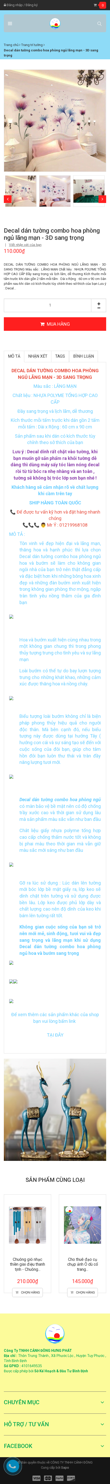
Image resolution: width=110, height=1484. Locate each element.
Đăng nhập (14, 5)
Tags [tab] (60, 356)
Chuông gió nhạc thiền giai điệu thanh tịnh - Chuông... (27, 1264)
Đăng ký (32, 5)
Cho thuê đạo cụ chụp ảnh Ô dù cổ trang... (82, 1264)
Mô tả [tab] (14, 356)
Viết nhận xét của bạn (25, 245)
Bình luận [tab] (83, 356)
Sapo (65, 1467)
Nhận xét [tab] (37, 356)
